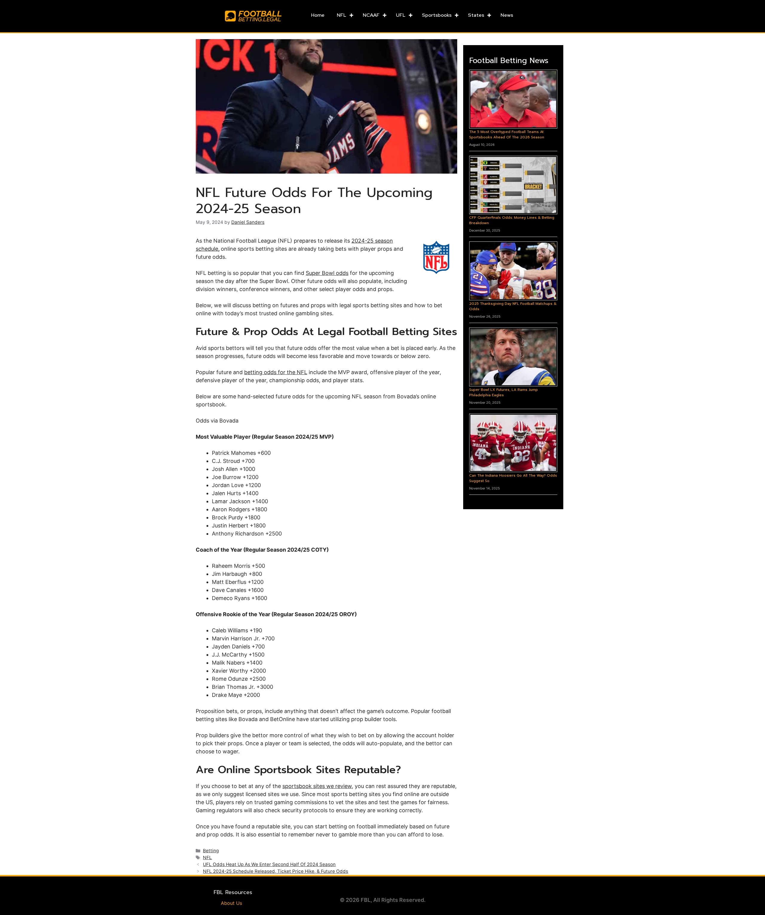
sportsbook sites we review (317, 786)
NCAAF (371, 15)
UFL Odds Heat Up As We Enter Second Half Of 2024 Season (269, 864)
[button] (351, 15)
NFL (341, 15)
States (476, 15)
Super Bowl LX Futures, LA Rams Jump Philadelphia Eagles (503, 392)
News (507, 15)
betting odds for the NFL (275, 372)
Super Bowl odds (327, 273)
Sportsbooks (437, 15)
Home (318, 15)
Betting (211, 850)
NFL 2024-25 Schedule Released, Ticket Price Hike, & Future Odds (275, 871)
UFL (401, 15)
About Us (231, 903)
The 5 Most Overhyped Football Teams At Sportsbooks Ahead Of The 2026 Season (506, 134)
